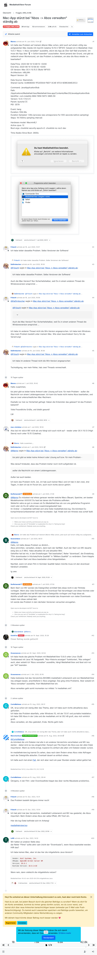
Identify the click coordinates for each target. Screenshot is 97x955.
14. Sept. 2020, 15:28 (41, 635)
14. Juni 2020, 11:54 (32, 41)
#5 (93, 351)
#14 (93, 674)
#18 (93, 797)
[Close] (91, 897)
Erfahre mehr (65, 933)
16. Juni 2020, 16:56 (32, 298)
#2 (93, 247)
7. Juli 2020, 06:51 (35, 539)
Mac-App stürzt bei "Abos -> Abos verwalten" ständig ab (52, 268)
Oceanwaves (16, 653)
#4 (93, 298)
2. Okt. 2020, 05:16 (37, 674)
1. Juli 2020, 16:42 (31, 383)
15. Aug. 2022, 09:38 (54, 736)
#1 (93, 41)
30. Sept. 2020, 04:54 (38, 653)
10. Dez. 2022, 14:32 (30, 838)
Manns (13, 41)
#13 (93, 653)
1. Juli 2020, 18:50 (37, 427)
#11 (93, 584)
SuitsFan (14, 635)
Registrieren (10, 923)
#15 (93, 704)
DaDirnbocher (16, 264)
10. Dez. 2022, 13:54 (32, 810)
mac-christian (16, 427)
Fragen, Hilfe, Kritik (12, 26)
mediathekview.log (19, 825)
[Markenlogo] (6, 5)
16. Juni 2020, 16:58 (37, 351)
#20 (92, 838)
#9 (93, 494)
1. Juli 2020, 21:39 (47, 494)
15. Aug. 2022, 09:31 (37, 704)
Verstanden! (48, 937)
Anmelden (22, 923)
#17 (93, 777)
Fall (34, 760)
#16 (93, 736)
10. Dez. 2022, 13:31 (32, 797)
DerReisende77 (16, 494)
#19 (93, 810)
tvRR (12, 838)
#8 (93, 447)
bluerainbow (15, 539)
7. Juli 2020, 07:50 (47, 584)
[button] (3, 951)
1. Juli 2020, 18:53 (36, 447)
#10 (93, 539)
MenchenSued (16, 736)
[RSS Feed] (72, 26)
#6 (93, 383)
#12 (93, 635)
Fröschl (13, 247)
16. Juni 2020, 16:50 (37, 264)
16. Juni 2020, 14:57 (32, 247)
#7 (93, 427)
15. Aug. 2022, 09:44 (37, 777)
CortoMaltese (16, 704)
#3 (93, 264)
